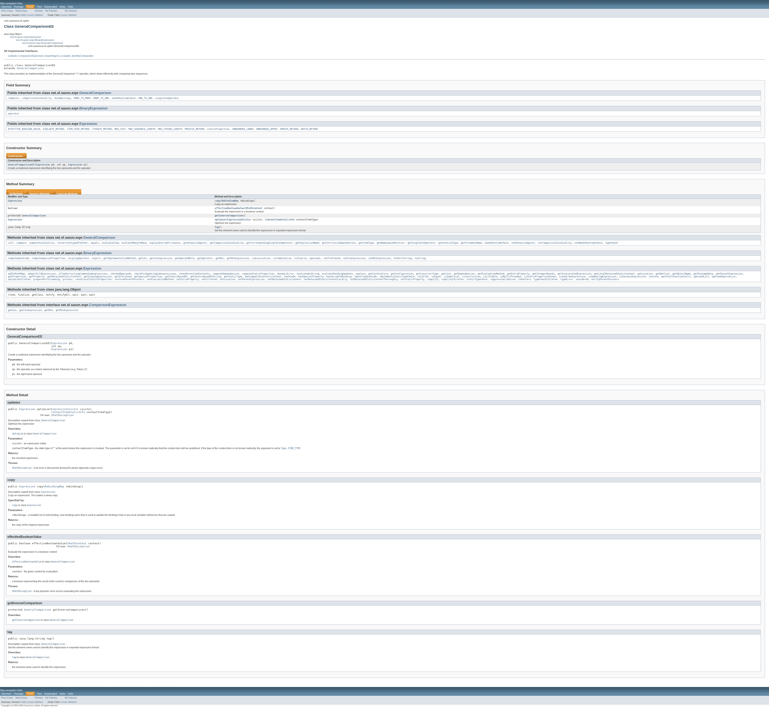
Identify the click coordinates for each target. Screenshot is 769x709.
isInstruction (471, 276)
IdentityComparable (82, 56)
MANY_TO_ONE (101, 98)
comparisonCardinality (36, 98)
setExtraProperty (187, 279)
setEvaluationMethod (160, 279)
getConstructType (427, 273)
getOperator (205, 258)
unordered (582, 279)
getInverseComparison (229, 215)
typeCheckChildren (546, 279)
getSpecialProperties (148, 276)
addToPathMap (16, 273)
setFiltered (209, 279)
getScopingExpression (98, 276)
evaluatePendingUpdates (337, 273)
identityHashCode (365, 276)
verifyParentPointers (605, 279)
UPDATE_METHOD (289, 129)
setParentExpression (251, 279)
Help (70, 6)
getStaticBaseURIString (205, 276)
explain (360, 273)
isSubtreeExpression (572, 276)
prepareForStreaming (46, 279)
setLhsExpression (354, 258)
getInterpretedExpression (574, 273)
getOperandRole (184, 258)
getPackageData (703, 273)
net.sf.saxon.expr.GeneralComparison (42, 43)
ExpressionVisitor (239, 219)
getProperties (17, 276)
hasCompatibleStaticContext (263, 276)
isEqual (436, 276)
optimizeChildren (19, 279)
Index (62, 6)
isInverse (300, 258)
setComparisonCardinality (555, 242)
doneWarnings (62, 98)
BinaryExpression (93, 108)
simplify (432, 279)
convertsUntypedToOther (72, 242)
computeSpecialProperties (48, 258)
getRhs (219, 258)
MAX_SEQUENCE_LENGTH (142, 129)
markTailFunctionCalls (676, 276)
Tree (39, 6)
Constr (30, 15)
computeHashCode (18, 258)
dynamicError (285, 273)
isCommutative (282, 258)
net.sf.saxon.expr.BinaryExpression (35, 40)
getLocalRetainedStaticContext (614, 273)
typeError (566, 279)
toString (420, 258)
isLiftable (490, 276)
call (11, 242)
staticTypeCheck (476, 279)
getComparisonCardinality (227, 242)
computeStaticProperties (258, 273)
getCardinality (378, 273)
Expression (88, 124)
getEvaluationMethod (491, 273)
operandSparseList (724, 276)
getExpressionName (307, 242)
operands (315, 258)
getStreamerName (471, 242)
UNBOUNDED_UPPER (266, 129)
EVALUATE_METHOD (53, 129)
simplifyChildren (452, 279)
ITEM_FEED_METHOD (78, 129)
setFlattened (331, 258)
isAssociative (261, 258)
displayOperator (78, 258)
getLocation (645, 273)
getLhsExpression (161, 258)
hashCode (289, 276)
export (96, 258)
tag (217, 227)
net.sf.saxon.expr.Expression (25, 37)
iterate (653, 276)
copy (217, 200)
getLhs (142, 258)
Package (18, 6)
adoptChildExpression (42, 273)
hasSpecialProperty (310, 276)
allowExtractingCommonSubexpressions (83, 273)
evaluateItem (110, 242)
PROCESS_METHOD (194, 129)
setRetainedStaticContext (284, 279)
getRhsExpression (238, 258)
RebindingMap (230, 200)
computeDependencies (226, 273)
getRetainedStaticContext (64, 276)
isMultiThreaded (510, 276)
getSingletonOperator (422, 242)
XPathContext (254, 208)
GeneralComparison (30, 68)
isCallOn (423, 276)
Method (39, 15)
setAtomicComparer (523, 242)
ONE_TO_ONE (145, 98)
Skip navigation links (11, 3)
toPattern (524, 279)
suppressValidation (502, 279)
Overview (6, 6)
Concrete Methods (67, 193)
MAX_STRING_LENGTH (170, 129)
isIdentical (451, 276)
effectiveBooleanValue (229, 208)
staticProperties (218, 129)
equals (95, 242)
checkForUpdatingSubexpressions (155, 273)
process (67, 279)
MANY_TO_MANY (82, 98)
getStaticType (233, 276)
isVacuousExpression (632, 276)
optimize (220, 219)
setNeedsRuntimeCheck (588, 242)
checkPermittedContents (194, 273)
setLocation (227, 279)
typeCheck (611, 242)
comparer (13, 98)
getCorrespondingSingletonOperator (269, 242)
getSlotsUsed (123, 276)
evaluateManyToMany (134, 242)
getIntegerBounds (543, 273)
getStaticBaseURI (176, 276)
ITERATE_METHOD (102, 129)
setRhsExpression (379, 258)
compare (21, 242)
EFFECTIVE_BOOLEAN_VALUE (24, 129)
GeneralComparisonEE (21, 164)
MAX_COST (120, 129)
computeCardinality (41, 242)
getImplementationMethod (119, 258)
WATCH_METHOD (309, 129)
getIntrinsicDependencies (339, 242)
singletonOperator (167, 98)
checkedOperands (120, 273)
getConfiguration (402, 273)
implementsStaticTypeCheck (397, 276)
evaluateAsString (308, 273)
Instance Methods (40, 193)
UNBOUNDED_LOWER (242, 129)
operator (13, 113)
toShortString (403, 258)
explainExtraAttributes (165, 242)
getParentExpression (729, 273)
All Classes (71, 10)
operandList (701, 276)
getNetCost (663, 273)
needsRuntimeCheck (124, 98)
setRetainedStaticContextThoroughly (374, 279)
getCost (446, 273)
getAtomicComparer (195, 242)
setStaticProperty (412, 279)
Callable (12, 56)
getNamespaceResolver (391, 242)
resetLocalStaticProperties (93, 279)
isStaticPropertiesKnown (540, 276)
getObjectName (681, 273)
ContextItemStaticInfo (280, 219)
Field (23, 15)
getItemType (366, 242)
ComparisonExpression (31, 56)
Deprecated (50, 6)
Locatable (65, 56)
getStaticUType (448, 242)
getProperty (36, 276)
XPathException (62, 415)
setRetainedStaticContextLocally (325, 279)
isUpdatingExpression (602, 276)
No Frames (51, 10)
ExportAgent (52, 56)
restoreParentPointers (129, 279)
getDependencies (464, 273)
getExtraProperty (518, 273)
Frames (39, 10)
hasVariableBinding (338, 276)
